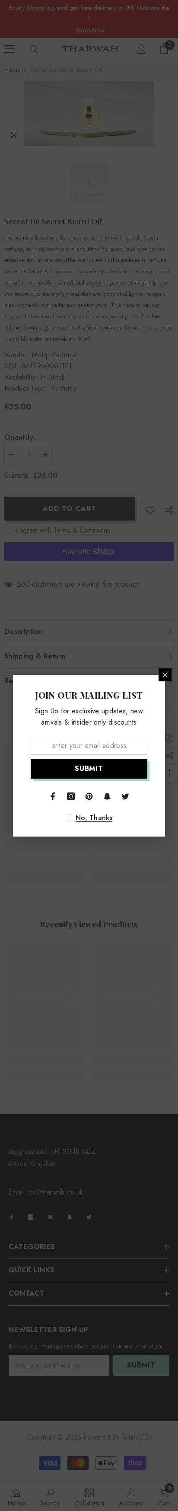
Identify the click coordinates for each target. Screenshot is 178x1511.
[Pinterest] (89, 796)
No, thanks (94, 818)
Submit (89, 768)
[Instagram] (71, 796)
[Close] (165, 674)
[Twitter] (125, 796)
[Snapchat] (107, 796)
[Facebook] (53, 796)
